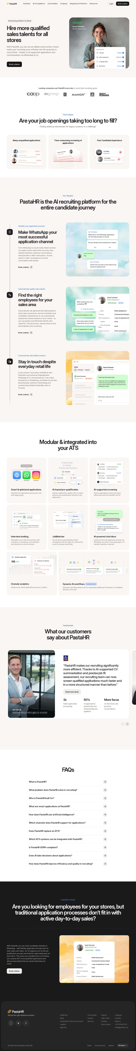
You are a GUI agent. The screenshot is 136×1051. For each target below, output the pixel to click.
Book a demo (122, 4)
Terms (89, 1045)
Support (104, 1015)
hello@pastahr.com (121, 1027)
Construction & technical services (71, 1021)
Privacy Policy (100, 1045)
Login (111, 4)
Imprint (111, 1045)
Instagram (118, 1015)
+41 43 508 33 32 (121, 1024)
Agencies (63, 1027)
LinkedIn (118, 1018)
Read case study (72, 692)
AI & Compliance (39, 3)
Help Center (105, 1018)
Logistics (63, 1024)
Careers (90, 1018)
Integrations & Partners (78, 3)
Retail (62, 1018)
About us (91, 1021)
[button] (27, 4)
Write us (118, 1021)
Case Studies (53, 3)
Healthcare (64, 1015)
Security (104, 1021)
